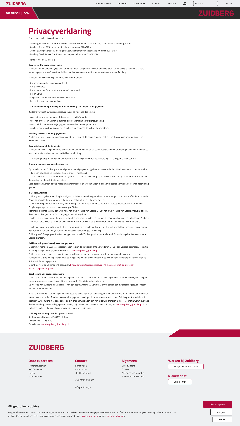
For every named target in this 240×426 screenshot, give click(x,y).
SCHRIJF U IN (180, 381)
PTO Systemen (35, 369)
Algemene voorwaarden (133, 373)
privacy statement (115, 416)
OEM (27, 13)
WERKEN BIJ (139, 3)
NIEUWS (172, 3)
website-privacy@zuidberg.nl (86, 250)
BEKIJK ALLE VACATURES (186, 366)
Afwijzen (221, 412)
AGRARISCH (13, 13)
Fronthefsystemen (37, 365)
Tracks (32, 373)
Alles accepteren (217, 404)
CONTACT (156, 3)
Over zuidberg (128, 365)
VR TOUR (122, 3)
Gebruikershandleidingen (133, 376)
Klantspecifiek (35, 376)
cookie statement (90, 416)
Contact (125, 369)
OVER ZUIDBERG (103, 3)
